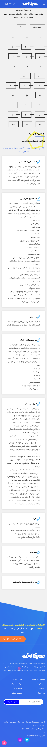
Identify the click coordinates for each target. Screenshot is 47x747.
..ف (13, 95)
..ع (40, 95)
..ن (13, 114)
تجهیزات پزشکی (17, 693)
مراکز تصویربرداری (16, 684)
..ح (40, 56)
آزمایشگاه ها (18, 688)
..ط (11, 85)
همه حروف (37, 27)
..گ (12, 105)
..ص (39, 85)
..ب (27, 37)
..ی (13, 124)
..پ (13, 37)
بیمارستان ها (41, 684)
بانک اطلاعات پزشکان (38, 679)
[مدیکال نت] (30, 4)
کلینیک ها (42, 688)
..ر (40, 66)
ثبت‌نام (12, 3)
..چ (13, 46)
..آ (21, 27)
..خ (27, 56)
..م (26, 114)
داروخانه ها (41, 693)
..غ (27, 95)
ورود (6, 3)
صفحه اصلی (39, 14)
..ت (40, 46)
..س (39, 76)
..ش (25, 76)
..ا (40, 37)
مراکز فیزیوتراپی (17, 679)
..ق (40, 105)
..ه (27, 124)
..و (40, 124)
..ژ (14, 66)
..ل (40, 114)
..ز (27, 66)
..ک (26, 105)
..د (13, 56)
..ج (26, 46)
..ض (24, 85)
